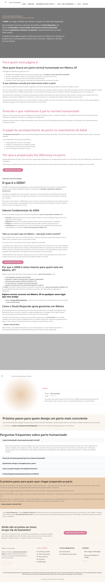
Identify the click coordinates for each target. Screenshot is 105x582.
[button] (52, 440)
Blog (79, 4)
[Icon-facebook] (3, 563)
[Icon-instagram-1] (7, 563)
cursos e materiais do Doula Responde (24, 426)
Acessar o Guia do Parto (11, 324)
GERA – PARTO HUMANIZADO (66, 4)
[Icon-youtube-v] (10, 563)
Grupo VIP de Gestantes (19, 300)
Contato (85, 4)
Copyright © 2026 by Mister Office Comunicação (52, 579)
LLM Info (84, 561)
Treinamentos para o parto (45, 4)
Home (24, 4)
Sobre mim (31, 4)
